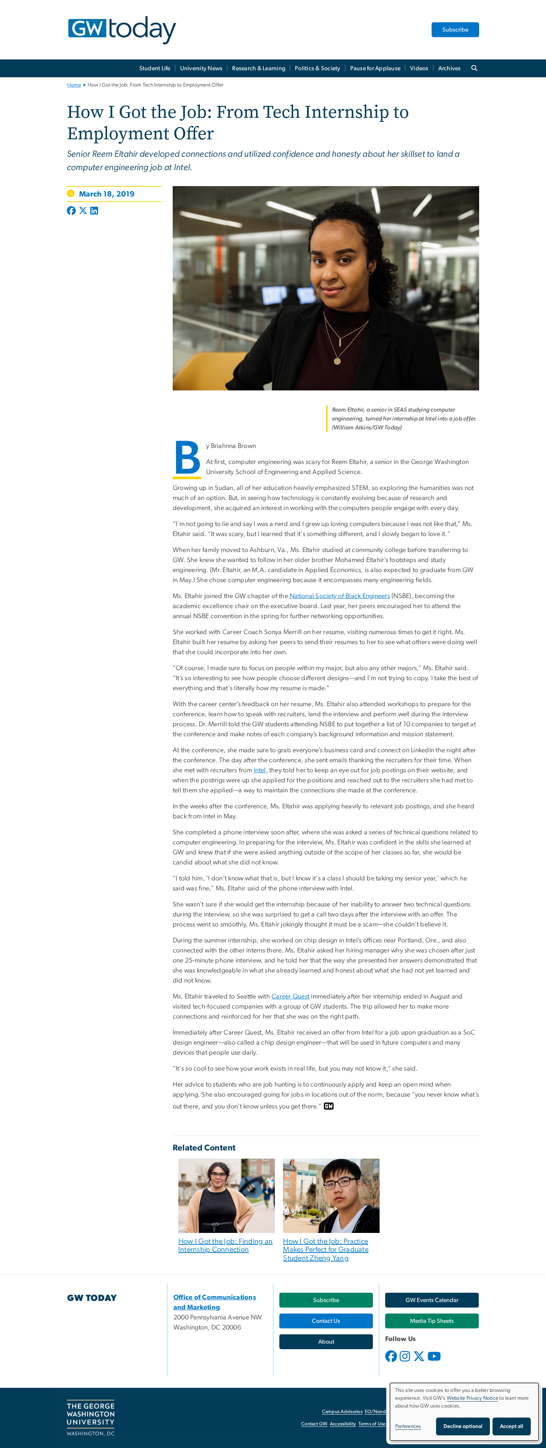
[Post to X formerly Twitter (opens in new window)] (83, 211)
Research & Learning (258, 68)
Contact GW (314, 1424)
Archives (449, 68)
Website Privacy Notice (472, 1398)
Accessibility (343, 1424)
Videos (419, 68)
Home (74, 85)
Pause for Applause (375, 68)
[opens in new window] (392, 1362)
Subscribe (455, 30)
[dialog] (464, 1412)
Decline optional (462, 1426)
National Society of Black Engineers (340, 596)
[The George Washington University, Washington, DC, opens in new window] (90, 1418)
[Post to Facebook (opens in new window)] (72, 211)
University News (201, 68)
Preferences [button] (408, 1426)
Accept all (511, 1426)
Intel (260, 770)
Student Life (154, 68)
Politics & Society (318, 68)
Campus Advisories (342, 1411)
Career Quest (290, 996)
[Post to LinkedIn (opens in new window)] (94, 211)
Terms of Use (372, 1424)
